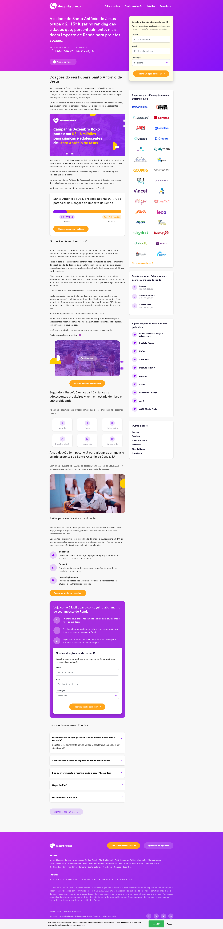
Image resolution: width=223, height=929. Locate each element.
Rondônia (72, 866)
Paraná (101, 863)
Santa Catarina (94, 866)
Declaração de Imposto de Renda (78, 916)
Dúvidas (151, 6)
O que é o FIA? (59, 785)
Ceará (94, 860)
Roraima (82, 866)
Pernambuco (111, 863)
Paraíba (92, 863)
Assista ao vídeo (64, 61)
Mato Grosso (154, 860)
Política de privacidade (72, 911)
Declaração (60, 690)
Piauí (121, 863)
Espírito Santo (121, 860)
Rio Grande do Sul (58, 866)
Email (58, 679)
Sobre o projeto (112, 6)
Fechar (169, 924)
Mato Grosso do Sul (58, 863)
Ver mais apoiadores (141, 263)
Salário (58, 667)
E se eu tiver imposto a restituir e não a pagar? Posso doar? (82, 772)
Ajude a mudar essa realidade (71, 228)
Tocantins (127, 866)
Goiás (132, 860)
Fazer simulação (86, 706)
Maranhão (141, 860)
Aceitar (156, 924)
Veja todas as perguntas (65, 811)
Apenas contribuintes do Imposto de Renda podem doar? (81, 760)
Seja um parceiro (87, 383)
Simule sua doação (133, 6)
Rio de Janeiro (131, 863)
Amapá (68, 860)
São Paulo (107, 866)
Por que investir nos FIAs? (65, 797)
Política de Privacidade (119, 923)
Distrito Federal (106, 860)
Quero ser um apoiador (158, 845)
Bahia (87, 860)
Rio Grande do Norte (149, 863)
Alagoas (59, 860)
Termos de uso (55, 911)
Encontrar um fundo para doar (68, 593)
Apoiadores (165, 6)
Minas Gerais (75, 863)
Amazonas (78, 860)
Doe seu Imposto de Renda (124, 845)
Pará (85, 863)
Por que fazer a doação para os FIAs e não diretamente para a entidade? (83, 739)
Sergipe (117, 866)
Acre (52, 860)
